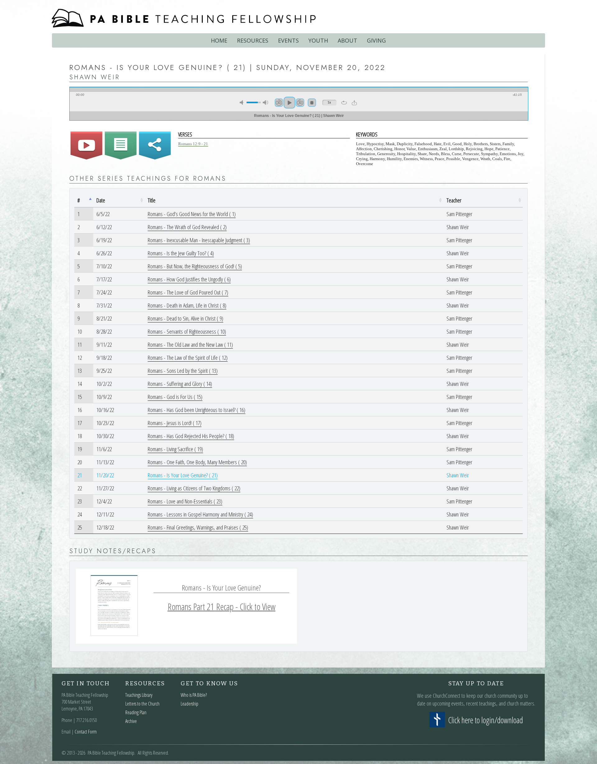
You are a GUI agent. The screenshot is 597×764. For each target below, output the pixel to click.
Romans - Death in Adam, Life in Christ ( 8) (187, 305)
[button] (155, 146)
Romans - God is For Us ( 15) (175, 397)
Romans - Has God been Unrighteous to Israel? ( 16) (196, 410)
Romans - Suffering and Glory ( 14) (180, 383)
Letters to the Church (142, 703)
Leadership (189, 703)
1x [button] (329, 102)
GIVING (376, 40)
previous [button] (279, 102)
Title (151, 200)
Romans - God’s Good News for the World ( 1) (192, 214)
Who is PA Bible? (194, 695)
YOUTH (318, 40)
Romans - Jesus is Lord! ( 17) (174, 423)
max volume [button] (265, 102)
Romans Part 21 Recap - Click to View (221, 606)
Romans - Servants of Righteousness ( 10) (187, 331)
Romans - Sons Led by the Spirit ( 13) (183, 370)
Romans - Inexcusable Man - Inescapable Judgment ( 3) (199, 240)
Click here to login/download (485, 720)
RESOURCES (252, 40)
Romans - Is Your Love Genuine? (221, 587)
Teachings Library (138, 695)
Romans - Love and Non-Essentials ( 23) (185, 501)
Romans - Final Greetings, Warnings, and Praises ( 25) (198, 527)
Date (100, 200)
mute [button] (242, 102)
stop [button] (312, 102)
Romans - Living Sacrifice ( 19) (175, 449)
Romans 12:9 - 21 (193, 143)
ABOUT (347, 40)
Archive (131, 721)
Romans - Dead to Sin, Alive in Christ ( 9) (185, 318)
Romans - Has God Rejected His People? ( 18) (191, 436)
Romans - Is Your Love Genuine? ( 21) (183, 475)
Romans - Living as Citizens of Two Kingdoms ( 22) (194, 488)
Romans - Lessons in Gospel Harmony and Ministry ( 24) (200, 514)
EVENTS (288, 40)
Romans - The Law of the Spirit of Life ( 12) (188, 357)
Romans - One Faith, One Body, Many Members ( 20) (197, 462)
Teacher (454, 200)
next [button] (300, 102)
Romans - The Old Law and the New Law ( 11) (190, 344)
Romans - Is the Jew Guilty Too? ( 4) (181, 253)
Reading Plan (135, 712)
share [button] (354, 102)
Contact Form (86, 731)
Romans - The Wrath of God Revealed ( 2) (187, 227)
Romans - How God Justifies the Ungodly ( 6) (189, 279)
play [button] (289, 102)
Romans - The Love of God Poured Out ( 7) (188, 292)
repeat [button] (344, 102)
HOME (219, 40)
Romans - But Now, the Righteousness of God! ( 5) (195, 266)
